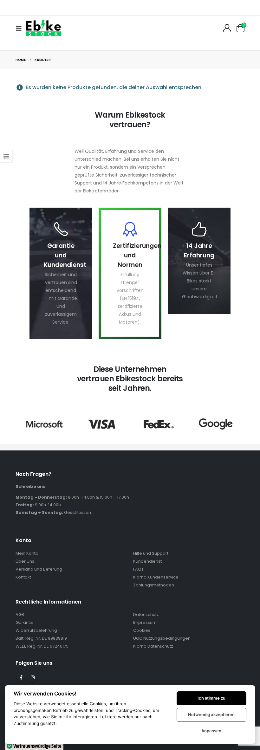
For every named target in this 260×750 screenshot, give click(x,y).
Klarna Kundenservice (156, 577)
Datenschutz (146, 614)
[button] (21, 28)
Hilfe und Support (150, 553)
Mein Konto (27, 553)
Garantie (25, 622)
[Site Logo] (43, 28)
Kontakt (23, 577)
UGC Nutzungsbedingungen (162, 638)
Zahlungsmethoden (153, 585)
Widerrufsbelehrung (36, 630)
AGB (20, 614)
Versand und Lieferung (39, 569)
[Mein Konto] (227, 28)
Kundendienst (147, 561)
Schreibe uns (30, 486)
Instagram (32, 677)
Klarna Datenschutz (153, 646)
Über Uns (25, 561)
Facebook (21, 677)
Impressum (145, 622)
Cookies (141, 630)
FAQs (138, 569)
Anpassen (211, 730)
